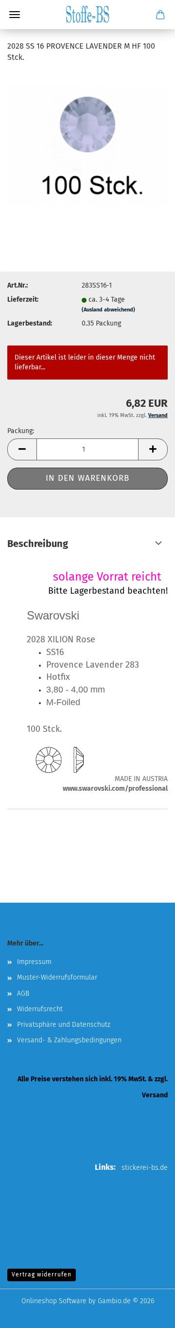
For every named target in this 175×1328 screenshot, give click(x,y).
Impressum (34, 962)
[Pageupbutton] (148, 1313)
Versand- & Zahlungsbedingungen (69, 1040)
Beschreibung (37, 543)
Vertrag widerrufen (41, 1274)
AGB (23, 993)
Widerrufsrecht (40, 1009)
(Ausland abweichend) (108, 310)
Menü (14, 14)
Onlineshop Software (54, 1301)
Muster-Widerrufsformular (57, 977)
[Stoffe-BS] (87, 14)
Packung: (20, 431)
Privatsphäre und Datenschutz (63, 1024)
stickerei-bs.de (145, 1168)
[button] (21, 449)
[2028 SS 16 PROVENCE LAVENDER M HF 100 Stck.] (87, 144)
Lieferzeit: (22, 299)
